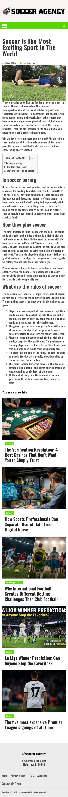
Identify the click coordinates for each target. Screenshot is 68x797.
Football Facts (30, 63)
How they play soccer (16, 167)
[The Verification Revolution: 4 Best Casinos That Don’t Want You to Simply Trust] (34, 419)
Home (4, 776)
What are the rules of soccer (20, 170)
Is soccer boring (14, 163)
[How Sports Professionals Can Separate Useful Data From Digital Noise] (34, 488)
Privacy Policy (18, 776)
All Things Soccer (13, 582)
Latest (9, 513)
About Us (42, 776)
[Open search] (64, 25)
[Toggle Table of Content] (30, 158)
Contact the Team (11, 783)
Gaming (9, 443)
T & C (31, 776)
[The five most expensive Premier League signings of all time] (34, 691)
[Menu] (6, 25)
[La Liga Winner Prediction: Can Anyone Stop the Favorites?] (34, 627)
